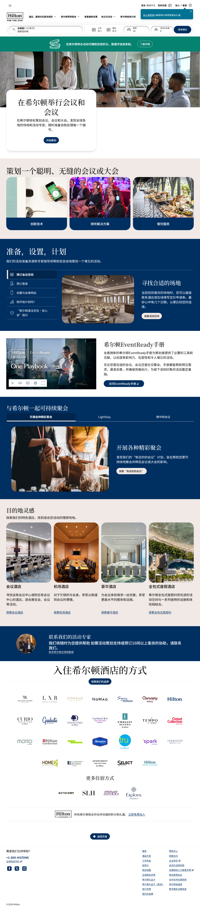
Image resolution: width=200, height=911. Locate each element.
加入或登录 (148, 15)
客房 (135, 28)
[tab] (32, 274)
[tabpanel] (125, 296)
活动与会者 (165, 28)
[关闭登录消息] (191, 11)
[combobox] (46, 29)
